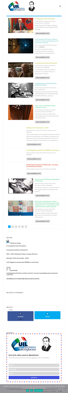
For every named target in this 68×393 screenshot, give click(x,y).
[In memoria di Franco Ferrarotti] (20, 69)
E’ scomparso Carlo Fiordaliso (45, 19)
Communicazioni (39, 23)
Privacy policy (38, 390)
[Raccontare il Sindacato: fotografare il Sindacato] (20, 186)
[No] (66, 388)
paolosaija (42, 45)
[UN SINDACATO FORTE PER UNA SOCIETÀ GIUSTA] (20, 90)
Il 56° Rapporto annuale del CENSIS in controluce (42, 150)
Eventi (48, 169)
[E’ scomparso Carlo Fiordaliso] (20, 25)
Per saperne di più (42, 33)
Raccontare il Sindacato (40, 111)
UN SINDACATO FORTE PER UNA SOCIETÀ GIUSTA (45, 84)
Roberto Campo (44, 21)
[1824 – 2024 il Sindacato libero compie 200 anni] (20, 112)
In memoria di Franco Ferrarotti (46, 63)
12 (22, 226)
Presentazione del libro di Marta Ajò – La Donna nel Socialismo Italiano (42, 165)
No (31, 390)
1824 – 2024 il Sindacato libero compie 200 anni (45, 106)
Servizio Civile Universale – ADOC (37, 128)
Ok (27, 390)
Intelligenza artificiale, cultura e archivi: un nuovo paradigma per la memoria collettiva (47, 41)
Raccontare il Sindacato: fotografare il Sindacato (47, 180)
